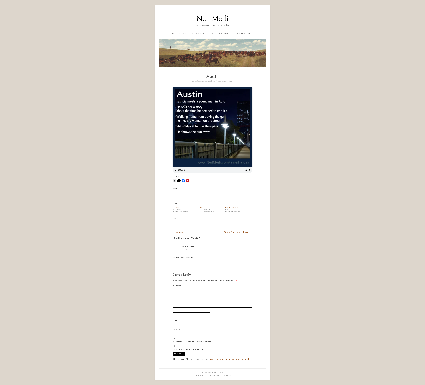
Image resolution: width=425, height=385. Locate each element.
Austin (201, 207)
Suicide (218, 81)
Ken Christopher (188, 246)
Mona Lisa (179, 232)
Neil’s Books (198, 33)
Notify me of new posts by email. (188, 349)
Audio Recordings (198, 81)
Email (175, 320)
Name (175, 310)
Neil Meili (212, 19)
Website (176, 329)
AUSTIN (176, 207)
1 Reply (175, 218)
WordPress (227, 375)
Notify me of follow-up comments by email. (193, 341)
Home (171, 33)
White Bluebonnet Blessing (238, 232)
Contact (183, 33)
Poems (211, 33)
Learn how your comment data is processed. (229, 359)
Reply (174, 263)
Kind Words (224, 33)
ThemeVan (211, 375)
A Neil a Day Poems (243, 33)
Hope (213, 81)
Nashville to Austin (231, 207)
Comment (178, 285)
